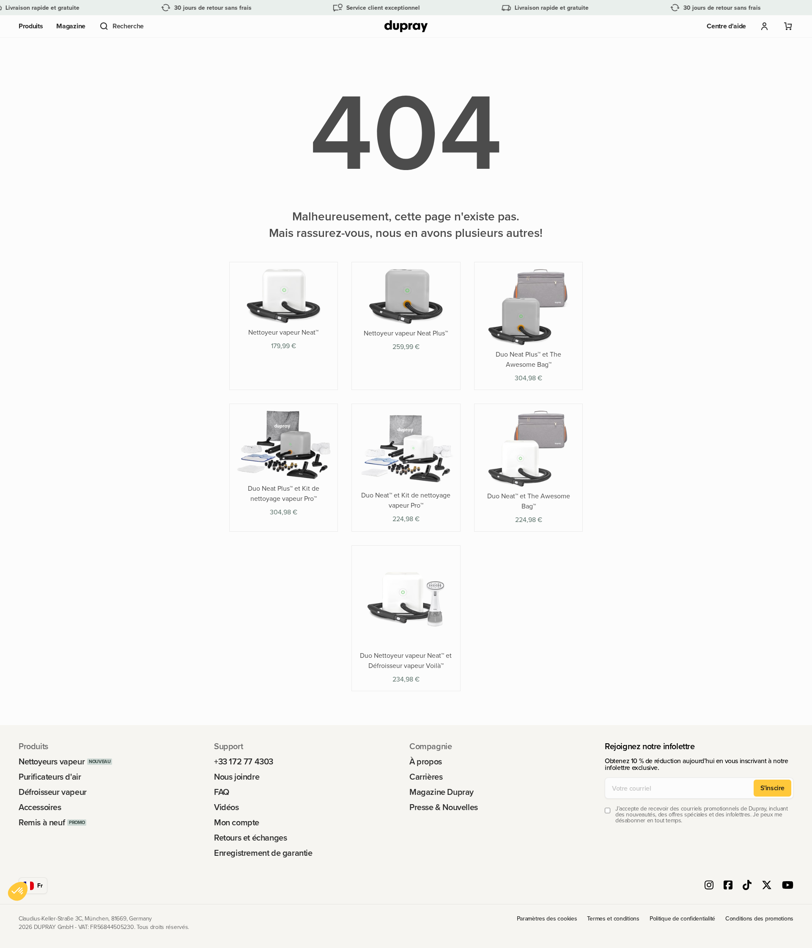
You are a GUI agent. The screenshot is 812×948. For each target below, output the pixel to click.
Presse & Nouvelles (443, 807)
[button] (121, 26)
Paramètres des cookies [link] (547, 919)
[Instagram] (709, 886)
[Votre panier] (788, 26)
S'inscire (772, 788)
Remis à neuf (42, 822)
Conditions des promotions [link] (759, 919)
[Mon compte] (765, 26)
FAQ (221, 792)
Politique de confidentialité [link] (682, 919)
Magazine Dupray (441, 792)
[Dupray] (406, 26)
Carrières (425, 776)
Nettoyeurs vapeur (52, 761)
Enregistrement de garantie (263, 853)
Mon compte (236, 822)
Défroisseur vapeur (53, 792)
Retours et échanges (250, 837)
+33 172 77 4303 (243, 761)
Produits (31, 26)
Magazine (70, 26)
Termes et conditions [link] (613, 919)
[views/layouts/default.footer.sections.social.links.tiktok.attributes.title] (747, 886)
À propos (425, 761)
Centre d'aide (726, 26)
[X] (767, 886)
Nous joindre (236, 776)
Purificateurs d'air (50, 776)
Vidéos (226, 807)
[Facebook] (728, 886)
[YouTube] (787, 886)
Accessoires (40, 807)
